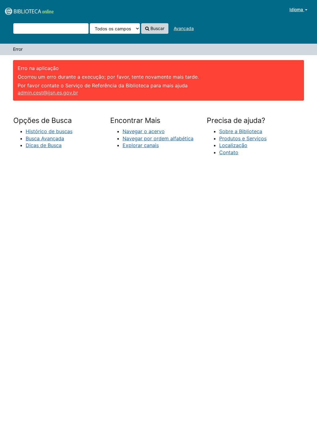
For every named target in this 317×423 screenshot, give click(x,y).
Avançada (184, 28)
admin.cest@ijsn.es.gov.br (48, 92)
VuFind (20, 9)
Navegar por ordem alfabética (158, 138)
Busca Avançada (45, 138)
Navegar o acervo (144, 131)
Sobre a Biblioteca (240, 131)
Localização (233, 145)
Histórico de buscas (49, 131)
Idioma (296, 9)
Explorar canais (141, 145)
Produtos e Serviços (243, 138)
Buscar (156, 28)
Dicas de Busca (44, 145)
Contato (228, 152)
